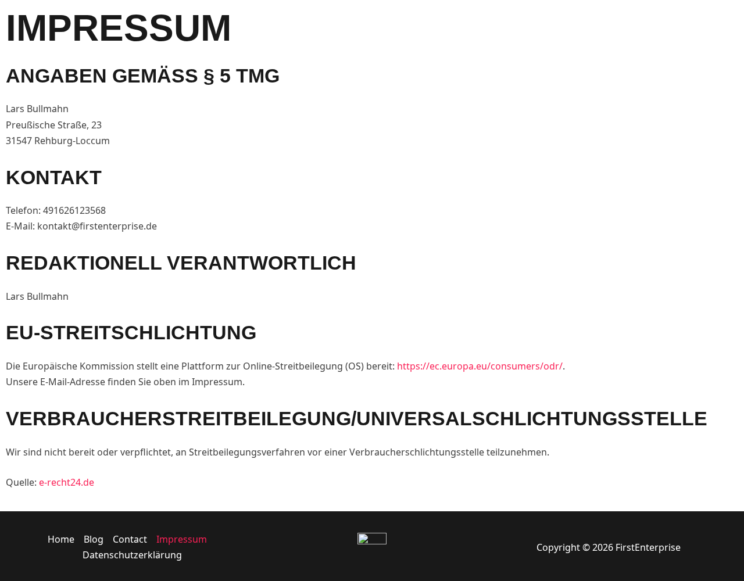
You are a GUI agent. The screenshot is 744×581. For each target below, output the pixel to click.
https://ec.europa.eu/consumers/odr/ (480, 366)
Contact (130, 539)
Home (61, 539)
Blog (93, 539)
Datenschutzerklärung (132, 554)
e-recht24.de (66, 482)
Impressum (181, 539)
